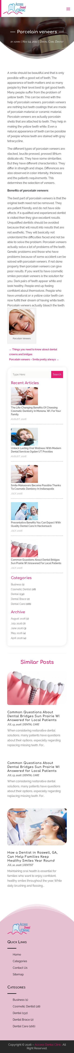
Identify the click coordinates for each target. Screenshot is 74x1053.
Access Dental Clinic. (48, 1044)
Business (16, 584)
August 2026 (18, 618)
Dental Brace (18, 598)
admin (17, 41)
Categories (20, 961)
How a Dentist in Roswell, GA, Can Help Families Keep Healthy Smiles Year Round (32, 856)
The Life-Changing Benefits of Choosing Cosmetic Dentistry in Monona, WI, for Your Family (36, 411)
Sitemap (18, 974)
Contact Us (20, 967)
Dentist (59, 41)
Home (17, 954)
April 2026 (17, 638)
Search (57, 374)
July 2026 (16, 623)
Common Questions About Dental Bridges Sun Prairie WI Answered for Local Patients (33, 716)
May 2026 (16, 633)
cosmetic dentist (21, 589)
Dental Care (47, 41)
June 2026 (17, 628)
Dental (15, 594)
